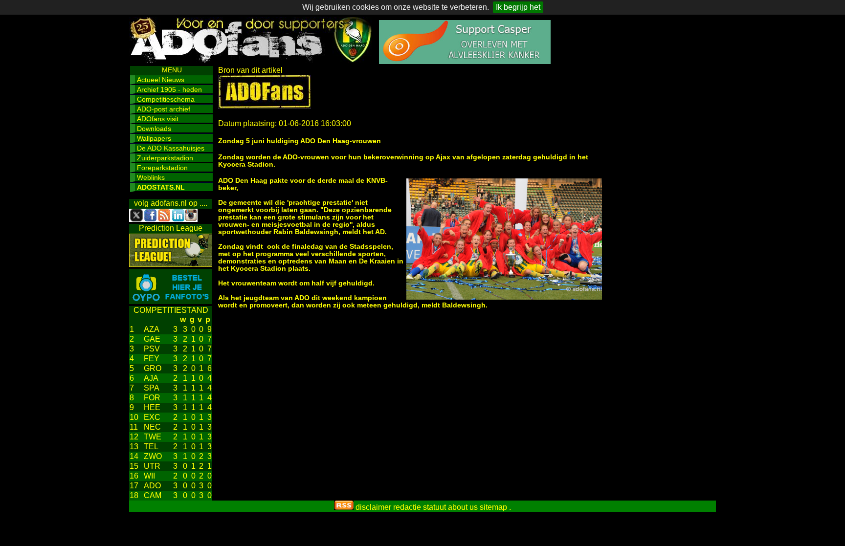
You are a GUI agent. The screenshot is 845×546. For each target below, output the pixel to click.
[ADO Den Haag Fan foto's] (170, 301)
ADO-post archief (163, 109)
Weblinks (151, 177)
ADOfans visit (157, 119)
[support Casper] (465, 61)
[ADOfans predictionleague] (170, 264)
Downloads (154, 128)
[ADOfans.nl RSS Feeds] (344, 507)
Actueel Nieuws (160, 80)
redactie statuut (419, 507)
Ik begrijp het (518, 7)
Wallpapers (154, 138)
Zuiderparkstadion (165, 158)
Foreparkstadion (162, 168)
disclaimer (373, 507)
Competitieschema (166, 99)
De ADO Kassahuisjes (170, 148)
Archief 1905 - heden (169, 89)
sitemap (493, 507)
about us (463, 507)
